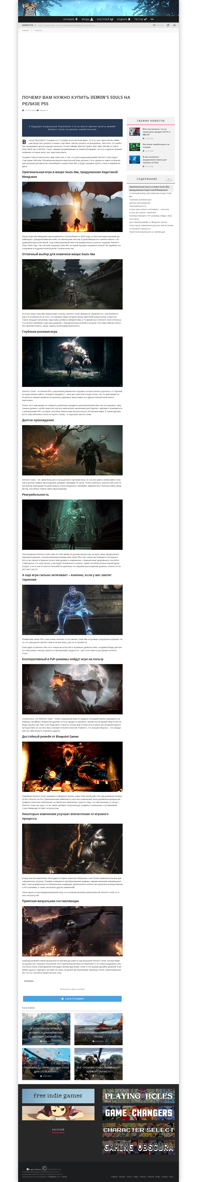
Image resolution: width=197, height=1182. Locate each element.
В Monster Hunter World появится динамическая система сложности (46, 1033)
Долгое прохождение (139, 202)
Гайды (135, 1177)
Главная (25, 30)
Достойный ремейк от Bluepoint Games (148, 222)
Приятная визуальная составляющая (147, 231)
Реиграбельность (137, 206)
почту (64, 1177)
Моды (86, 19)
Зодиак (122, 19)
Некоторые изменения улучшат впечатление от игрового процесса (151, 227)
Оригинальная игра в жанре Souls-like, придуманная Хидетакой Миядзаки (149, 188)
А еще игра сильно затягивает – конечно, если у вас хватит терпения (149, 211)
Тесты (139, 19)
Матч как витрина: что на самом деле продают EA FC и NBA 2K (66, 25)
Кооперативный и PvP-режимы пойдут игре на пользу (150, 217)
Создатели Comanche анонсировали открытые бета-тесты (98, 1033)
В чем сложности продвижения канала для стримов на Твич (155, 160)
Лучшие (69, 19)
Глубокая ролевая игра (140, 199)
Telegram (159, 25)
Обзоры (143, 1177)
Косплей (103, 19)
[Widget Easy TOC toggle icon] (169, 179)
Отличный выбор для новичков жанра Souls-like (150, 195)
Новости (27, 25)
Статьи (129, 1177)
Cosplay (164, 1177)
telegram (52, 1177)
